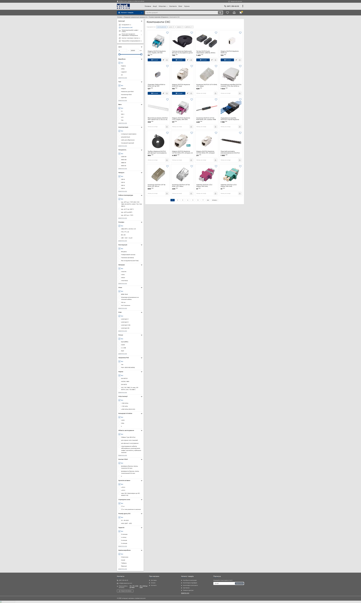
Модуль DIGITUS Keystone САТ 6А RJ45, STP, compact (205, 153)
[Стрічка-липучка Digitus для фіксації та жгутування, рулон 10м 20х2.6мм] (182, 41)
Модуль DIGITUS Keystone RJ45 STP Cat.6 (181, 86)
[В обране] (167, 33)
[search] (220, 12)
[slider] (119, 54)
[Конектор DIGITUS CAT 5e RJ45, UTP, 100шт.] (182, 174)
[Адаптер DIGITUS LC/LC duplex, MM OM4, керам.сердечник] (206, 174)
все (208, 200)
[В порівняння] (167, 59)
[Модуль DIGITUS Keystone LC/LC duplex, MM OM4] (182, 107)
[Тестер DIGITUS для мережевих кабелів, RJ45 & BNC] (206, 41)
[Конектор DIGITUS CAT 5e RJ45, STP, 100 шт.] (158, 174)
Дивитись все (122, 77)
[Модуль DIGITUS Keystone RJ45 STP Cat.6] (182, 74)
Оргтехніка (186, 588)
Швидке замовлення (163, 59)
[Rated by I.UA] (180, 602)
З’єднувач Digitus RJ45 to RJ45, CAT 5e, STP (156, 86)
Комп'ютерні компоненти (190, 585)
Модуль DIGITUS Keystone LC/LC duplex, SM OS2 (157, 52)
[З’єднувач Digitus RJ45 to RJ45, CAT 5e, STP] (158, 74)
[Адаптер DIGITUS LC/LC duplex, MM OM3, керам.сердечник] (231, 174)
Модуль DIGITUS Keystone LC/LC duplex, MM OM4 (181, 119)
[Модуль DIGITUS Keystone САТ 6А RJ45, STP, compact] (206, 141)
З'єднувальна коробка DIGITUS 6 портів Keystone (230, 119)
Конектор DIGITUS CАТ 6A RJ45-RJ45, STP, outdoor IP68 (206, 119)
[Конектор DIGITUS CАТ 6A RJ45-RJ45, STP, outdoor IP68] (206, 107)
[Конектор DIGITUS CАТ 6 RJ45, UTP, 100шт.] (206, 74)
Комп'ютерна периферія (190, 583)
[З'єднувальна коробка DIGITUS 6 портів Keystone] (231, 107)
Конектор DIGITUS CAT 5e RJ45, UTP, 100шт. (181, 186)
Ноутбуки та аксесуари (190, 580)
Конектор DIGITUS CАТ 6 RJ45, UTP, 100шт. (206, 86)
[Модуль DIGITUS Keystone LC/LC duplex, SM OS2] (158, 41)
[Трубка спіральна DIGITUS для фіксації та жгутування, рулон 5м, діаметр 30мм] (158, 141)
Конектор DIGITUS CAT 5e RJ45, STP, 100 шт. (156, 186)
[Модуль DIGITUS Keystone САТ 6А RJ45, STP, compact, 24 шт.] (182, 141)
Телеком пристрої (188, 590)
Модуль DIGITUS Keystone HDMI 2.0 (230, 52)
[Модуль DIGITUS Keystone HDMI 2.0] (231, 41)
